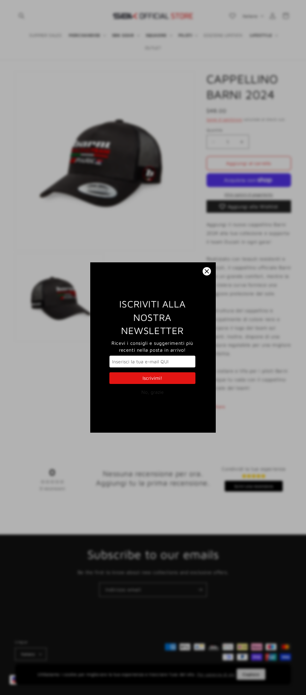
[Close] (207, 271)
